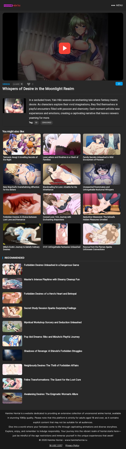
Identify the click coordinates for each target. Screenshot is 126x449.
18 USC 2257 (55, 445)
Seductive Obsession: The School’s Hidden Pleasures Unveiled (99, 218)
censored (46, 123)
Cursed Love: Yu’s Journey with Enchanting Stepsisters (57, 218)
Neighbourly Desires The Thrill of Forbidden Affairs (51, 365)
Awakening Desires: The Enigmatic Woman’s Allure (51, 394)
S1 (119, 83)
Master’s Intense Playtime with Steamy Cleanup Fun (52, 279)
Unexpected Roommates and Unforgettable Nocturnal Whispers (98, 188)
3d (36, 123)
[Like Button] (28, 84)
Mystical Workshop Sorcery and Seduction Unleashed (53, 322)
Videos (6, 84)
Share (16, 84)
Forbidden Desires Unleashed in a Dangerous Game (51, 265)
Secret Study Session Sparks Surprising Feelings (50, 308)
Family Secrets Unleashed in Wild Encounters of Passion (98, 158)
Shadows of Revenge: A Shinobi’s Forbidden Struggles (53, 351)
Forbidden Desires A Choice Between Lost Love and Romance (20, 218)
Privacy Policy (72, 445)
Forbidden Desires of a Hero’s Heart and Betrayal (50, 293)
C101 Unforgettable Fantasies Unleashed (61, 247)
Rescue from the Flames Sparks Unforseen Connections (97, 248)
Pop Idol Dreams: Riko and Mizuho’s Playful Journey (52, 336)
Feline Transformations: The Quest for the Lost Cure (52, 379)
